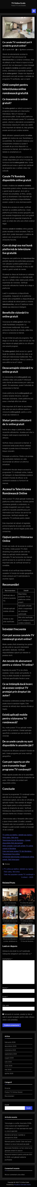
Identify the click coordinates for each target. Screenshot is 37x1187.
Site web (5, 1005)
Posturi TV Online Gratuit (13, 1092)
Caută (7, 1105)
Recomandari (9, 1096)
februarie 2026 (10, 1042)
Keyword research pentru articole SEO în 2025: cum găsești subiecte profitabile (18, 1157)
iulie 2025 (8, 1062)
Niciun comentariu (27, 50)
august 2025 (9, 1058)
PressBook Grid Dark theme (22, 1184)
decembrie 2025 (10, 1046)
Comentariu (7, 959)
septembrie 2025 (11, 1054)
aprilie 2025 (9, 1073)
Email (5, 997)
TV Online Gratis (18, 3)
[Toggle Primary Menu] (34, 11)
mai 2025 (8, 1069)
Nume (5, 988)
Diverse (7, 864)
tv (18, 49)
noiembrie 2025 (10, 1050)
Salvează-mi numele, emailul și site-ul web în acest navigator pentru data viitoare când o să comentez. (18, 1017)
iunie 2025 (8, 1066)
